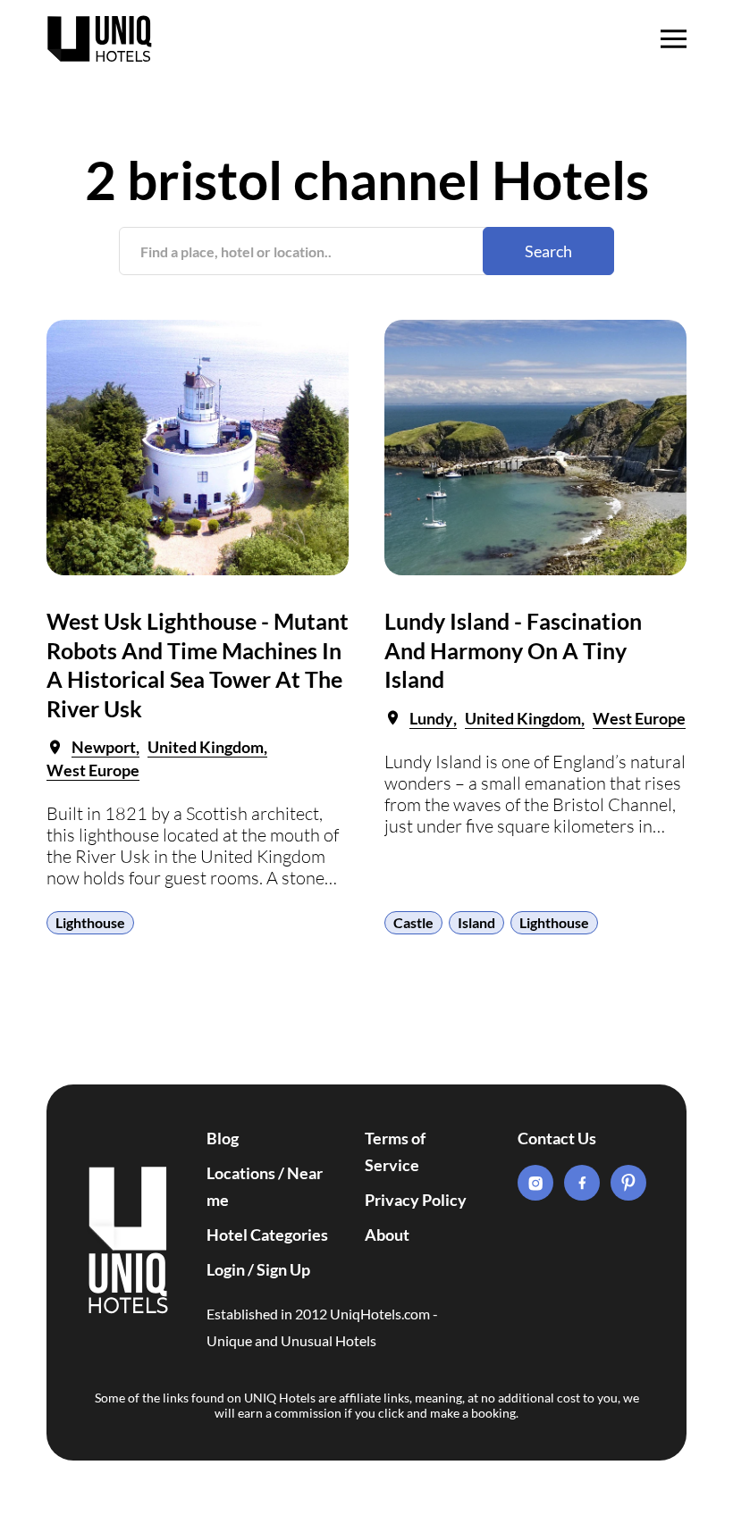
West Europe (92, 770)
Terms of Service (395, 1151)
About (387, 1234)
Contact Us (557, 1138)
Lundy (431, 718)
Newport (104, 747)
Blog (222, 1138)
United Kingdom (205, 747)
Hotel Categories (267, 1234)
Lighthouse (90, 922)
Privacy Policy (416, 1200)
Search (548, 251)
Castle (413, 922)
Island (476, 922)
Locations (240, 1173)
